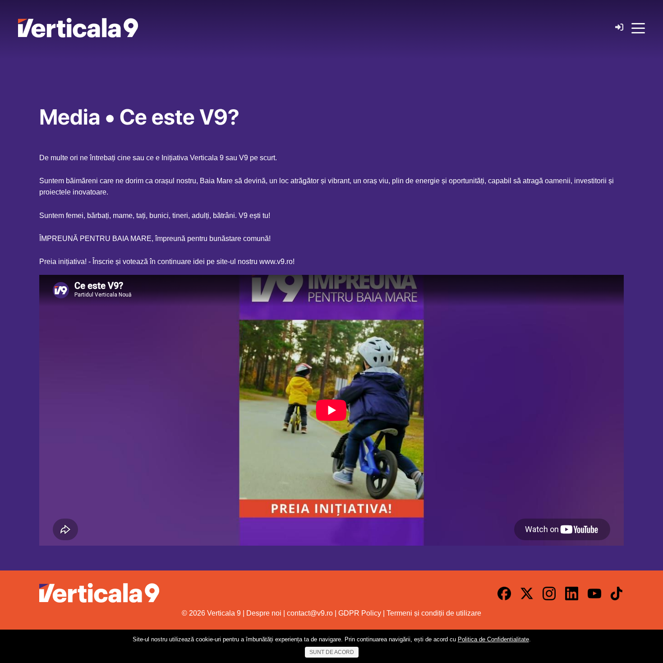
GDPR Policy (359, 613)
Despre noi (263, 613)
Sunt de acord (331, 652)
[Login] (619, 28)
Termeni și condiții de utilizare (434, 613)
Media (69, 117)
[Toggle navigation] (638, 27)
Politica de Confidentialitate (493, 639)
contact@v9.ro (310, 613)
